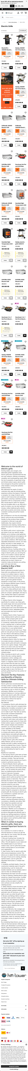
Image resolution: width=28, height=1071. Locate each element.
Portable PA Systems (5, 985)
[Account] (18, 13)
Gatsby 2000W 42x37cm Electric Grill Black (20, 49)
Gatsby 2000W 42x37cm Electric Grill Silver (20, 88)
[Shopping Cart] (26, 12)
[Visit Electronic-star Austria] (5, 1041)
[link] (7, 40)
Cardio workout (4, 987)
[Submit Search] (2, 17)
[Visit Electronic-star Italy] (15, 1041)
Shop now (12, 6)
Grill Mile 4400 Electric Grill (6, 165)
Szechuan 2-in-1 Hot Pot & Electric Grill (7, 318)
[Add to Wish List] (12, 35)
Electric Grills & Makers (12, 22)
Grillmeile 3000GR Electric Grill (20, 126)
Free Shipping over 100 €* (21, 9)
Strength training (4, 996)
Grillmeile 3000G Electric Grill (7, 126)
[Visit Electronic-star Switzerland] (8, 1041)
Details (5, 67)
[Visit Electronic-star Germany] (2, 1041)
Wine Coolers (4, 990)
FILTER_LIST (23, 30)
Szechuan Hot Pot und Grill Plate (20, 165)
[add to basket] (11, 67)
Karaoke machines (5, 999)
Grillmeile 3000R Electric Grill (7, 204)
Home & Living (3, 22)
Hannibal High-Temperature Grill (20, 204)
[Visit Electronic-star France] (11, 1041)
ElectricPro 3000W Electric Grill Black (6, 49)
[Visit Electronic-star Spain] (18, 1041)
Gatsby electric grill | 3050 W (19, 243)
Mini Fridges (4, 982)
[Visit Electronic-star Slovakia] (21, 1041)
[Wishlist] (22, 12)
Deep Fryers (4, 1001)
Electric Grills (22, 22)
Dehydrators (4, 993)
